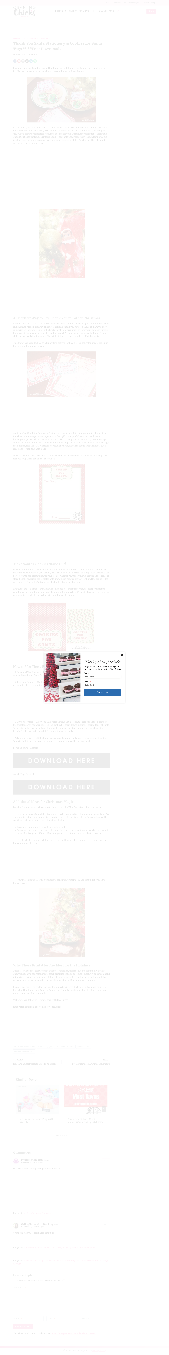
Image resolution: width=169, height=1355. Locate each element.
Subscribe (102, 692)
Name (86, 673)
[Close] (122, 655)
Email (87, 682)
